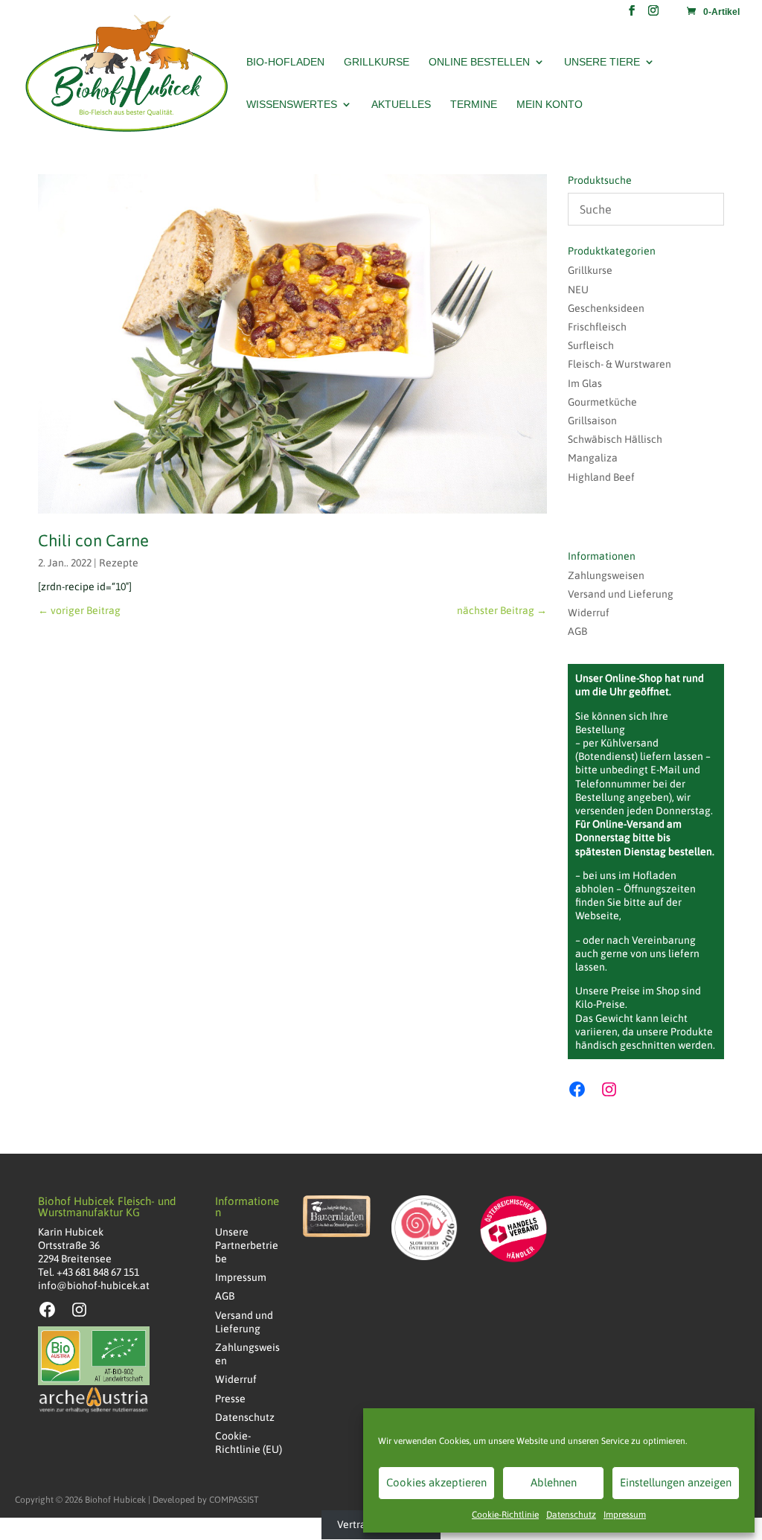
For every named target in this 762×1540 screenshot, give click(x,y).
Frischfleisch (597, 327)
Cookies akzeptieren (436, 1482)
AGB (577, 631)
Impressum (624, 1514)
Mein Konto (549, 104)
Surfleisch (591, 345)
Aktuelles (401, 104)
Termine (473, 104)
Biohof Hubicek (115, 1500)
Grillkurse (376, 62)
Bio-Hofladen (285, 62)
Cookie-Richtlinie (505, 1514)
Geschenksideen (606, 308)
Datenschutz (571, 1514)
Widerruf (588, 613)
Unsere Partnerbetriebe (246, 1245)
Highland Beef (601, 477)
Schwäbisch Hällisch (615, 439)
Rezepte (118, 563)
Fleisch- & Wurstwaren (619, 364)
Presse (230, 1399)
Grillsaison (592, 420)
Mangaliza (593, 458)
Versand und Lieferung (620, 594)
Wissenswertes (291, 104)
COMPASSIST (234, 1500)
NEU (578, 289)
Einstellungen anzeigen (675, 1482)
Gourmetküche (602, 402)
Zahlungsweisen (606, 575)
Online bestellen (479, 62)
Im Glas (585, 383)
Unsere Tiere (602, 62)
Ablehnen (554, 1482)
